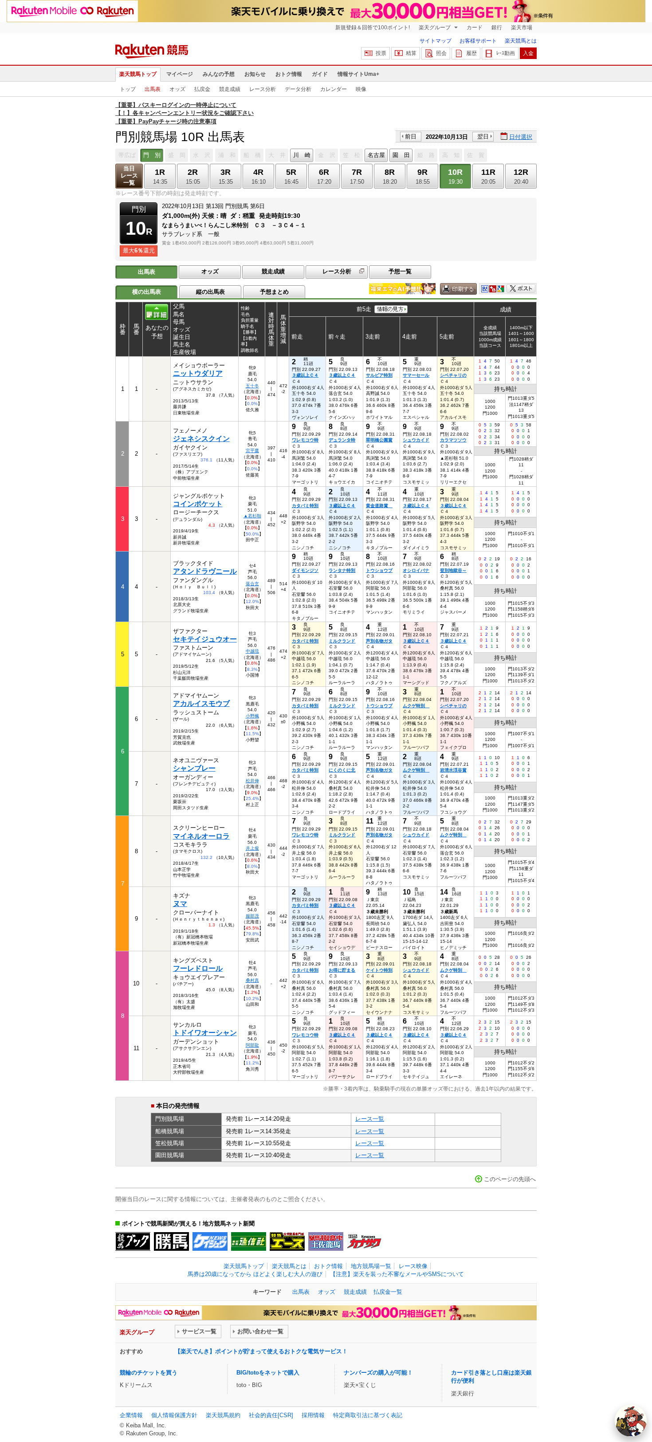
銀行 (496, 27)
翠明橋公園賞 (379, 439)
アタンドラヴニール (205, 571)
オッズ (177, 89)
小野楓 (252, 715)
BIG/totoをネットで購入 (267, 1372)
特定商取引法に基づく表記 (367, 1415)
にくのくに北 (342, 770)
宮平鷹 (252, 450)
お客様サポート (478, 41)
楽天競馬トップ (138, 74)
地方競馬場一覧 (371, 1266)
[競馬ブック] (132, 1241)
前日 (410, 136)
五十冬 (252, 385)
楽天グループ (435, 27)
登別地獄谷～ (453, 570)
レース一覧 (369, 1118)
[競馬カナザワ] (364, 1241)
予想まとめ (274, 291)
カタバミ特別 (305, 505)
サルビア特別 (379, 375)
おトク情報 (288, 74)
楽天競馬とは (521, 41)
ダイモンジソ (305, 570)
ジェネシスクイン (201, 438)
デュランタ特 (342, 439)
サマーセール (416, 375)
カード (475, 27)
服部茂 (252, 916)
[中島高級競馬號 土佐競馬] (325, 1241)
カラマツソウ (453, 439)
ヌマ (180, 903)
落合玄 (252, 583)
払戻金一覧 (387, 1291)
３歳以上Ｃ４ (305, 375)
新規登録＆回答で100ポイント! (372, 27)
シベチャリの (453, 375)
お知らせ (255, 74)
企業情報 (131, 1415)
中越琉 (252, 651)
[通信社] (248, 1241)
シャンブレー (194, 768)
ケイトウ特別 (379, 970)
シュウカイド (416, 439)
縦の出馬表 (210, 291)
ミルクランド (342, 640)
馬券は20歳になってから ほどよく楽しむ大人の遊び (255, 1274)
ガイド (320, 74)
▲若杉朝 (252, 515)
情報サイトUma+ (358, 74)
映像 (361, 89)
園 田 (401, 155)
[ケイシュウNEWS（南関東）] (210, 1241)
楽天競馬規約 (223, 1415)
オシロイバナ (416, 570)
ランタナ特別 (342, 570)
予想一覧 (400, 271)
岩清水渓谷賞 (453, 770)
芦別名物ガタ (379, 640)
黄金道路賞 (379, 505)
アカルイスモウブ (201, 703)
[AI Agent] (631, 1421)
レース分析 (262, 89)
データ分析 (298, 89)
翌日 (483, 136)
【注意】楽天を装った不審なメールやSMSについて (397, 1274)
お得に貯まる (342, 970)
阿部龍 (252, 1045)
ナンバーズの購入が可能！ (378, 1372)
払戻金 (202, 89)
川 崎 (301, 155)
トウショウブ (379, 570)
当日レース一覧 (129, 175)
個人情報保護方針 (174, 1415)
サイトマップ (436, 41)
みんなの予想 (219, 74)
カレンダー (333, 89)
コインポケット (198, 504)
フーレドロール (198, 968)
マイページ (179, 74)
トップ (128, 89)
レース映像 (413, 1266)
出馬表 (153, 89)
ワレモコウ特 (305, 439)
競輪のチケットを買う (148, 1372)
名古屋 (376, 155)
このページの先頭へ (510, 1179)
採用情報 (313, 1415)
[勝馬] (171, 1241)
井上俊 (252, 848)
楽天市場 (521, 27)
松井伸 (252, 780)
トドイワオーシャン (205, 1032)
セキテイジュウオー (205, 639)
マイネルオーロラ (201, 836)
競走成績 (229, 89)
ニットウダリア (198, 373)
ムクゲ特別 (416, 705)
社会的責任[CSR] (271, 1415)
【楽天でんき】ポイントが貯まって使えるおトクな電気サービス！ (261, 1351)
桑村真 (252, 980)
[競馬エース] (287, 1241)
